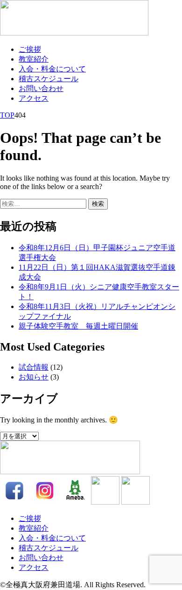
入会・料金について (52, 69)
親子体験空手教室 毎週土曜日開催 (78, 326)
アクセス (34, 98)
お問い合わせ (41, 88)
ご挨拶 (30, 49)
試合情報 (34, 367)
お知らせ (34, 377)
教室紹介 (34, 59)
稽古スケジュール (48, 79)
